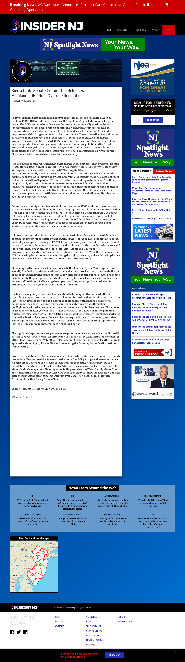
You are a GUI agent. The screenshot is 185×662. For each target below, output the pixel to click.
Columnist (91, 645)
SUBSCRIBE (152, 120)
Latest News (164, 171)
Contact (122, 617)
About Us (59, 621)
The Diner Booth (93, 626)
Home (57, 617)
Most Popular (142, 171)
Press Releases (139, 288)
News (88, 621)
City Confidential (94, 631)
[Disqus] (66, 438)
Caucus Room (92, 635)
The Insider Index (125, 621)
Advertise (59, 626)
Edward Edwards (94, 640)
